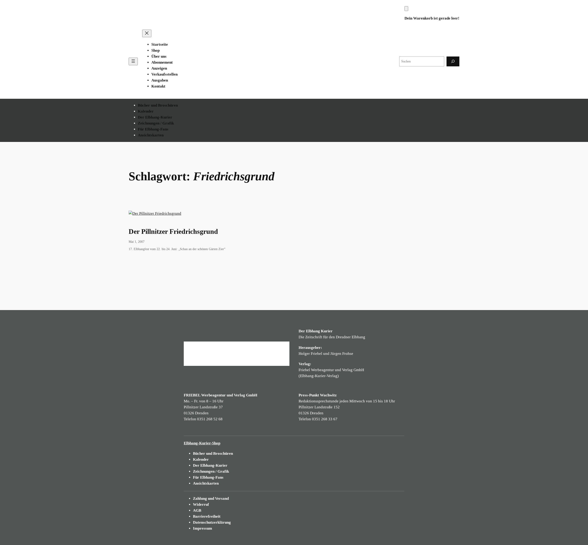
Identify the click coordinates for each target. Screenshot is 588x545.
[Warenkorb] (406, 8)
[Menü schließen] (146, 33)
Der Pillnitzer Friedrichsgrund (173, 231)
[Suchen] (453, 61)
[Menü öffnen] (133, 61)
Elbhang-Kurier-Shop (202, 443)
